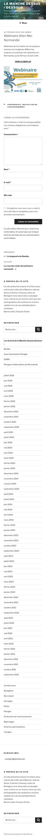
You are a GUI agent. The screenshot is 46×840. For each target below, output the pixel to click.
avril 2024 (8, 515)
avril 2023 (8, 576)
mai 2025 (8, 448)
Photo (6, 706)
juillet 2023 (9, 561)
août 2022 (8, 618)
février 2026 (9, 401)
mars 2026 (9, 396)
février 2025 (9, 463)
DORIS (7, 359)
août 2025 (8, 432)
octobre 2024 (10, 484)
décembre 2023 (11, 535)
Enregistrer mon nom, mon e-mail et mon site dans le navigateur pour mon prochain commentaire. (22, 211)
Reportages (9, 722)
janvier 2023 (9, 592)
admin (28, 32)
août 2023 (8, 556)
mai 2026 (8, 386)
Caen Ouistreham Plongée (16, 354)
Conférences (14, 104)
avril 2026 (8, 391)
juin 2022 (8, 628)
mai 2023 (8, 571)
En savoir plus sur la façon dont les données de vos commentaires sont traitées (21, 235)
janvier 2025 (9, 468)
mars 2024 (9, 520)
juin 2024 (8, 504)
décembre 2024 (11, 473)
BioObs (7, 349)
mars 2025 (9, 458)
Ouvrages (8, 701)
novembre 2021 (11, 664)
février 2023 (9, 587)
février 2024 (9, 525)
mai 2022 (8, 633)
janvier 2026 (9, 406)
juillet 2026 (9, 375)
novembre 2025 (11, 417)
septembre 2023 (11, 551)
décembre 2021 (11, 659)
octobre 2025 (10, 422)
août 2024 (8, 494)
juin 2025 (8, 442)
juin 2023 (8, 566)
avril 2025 (8, 453)
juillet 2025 (9, 437)
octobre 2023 (10, 546)
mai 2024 (8, 509)
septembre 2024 (11, 489)
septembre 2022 (11, 613)
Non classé (9, 696)
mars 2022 (9, 644)
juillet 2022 (9, 623)
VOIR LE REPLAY (23, 62)
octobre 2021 (10, 669)
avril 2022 (8, 638)
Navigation (9, 691)
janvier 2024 (9, 530)
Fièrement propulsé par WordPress (18, 834)
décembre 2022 (11, 597)
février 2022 (9, 649)
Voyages (8, 732)
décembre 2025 (11, 411)
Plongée (7, 711)
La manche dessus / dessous (22, 5)
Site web (8, 195)
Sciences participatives (14, 727)
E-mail (7, 182)
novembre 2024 (11, 479)
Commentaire (11, 134)
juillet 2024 (9, 499)
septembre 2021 (11, 674)
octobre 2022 (10, 608)
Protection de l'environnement (18, 716)
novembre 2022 (11, 602)
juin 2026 (8, 381)
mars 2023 (9, 582)
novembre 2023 (11, 540)
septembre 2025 (11, 427)
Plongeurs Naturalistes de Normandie (21, 364)
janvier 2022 (9, 654)
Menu (24, 23)
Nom (6, 169)
